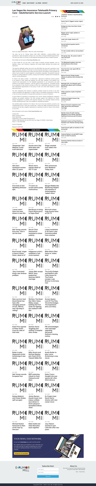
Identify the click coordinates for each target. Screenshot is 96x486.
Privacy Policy (82, 471)
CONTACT (44, 3)
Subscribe (48, 476)
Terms (77, 471)
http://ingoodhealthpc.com (33, 60)
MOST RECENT (31, 3)
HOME (24, 3)
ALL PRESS (38, 3)
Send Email (18, 117)
